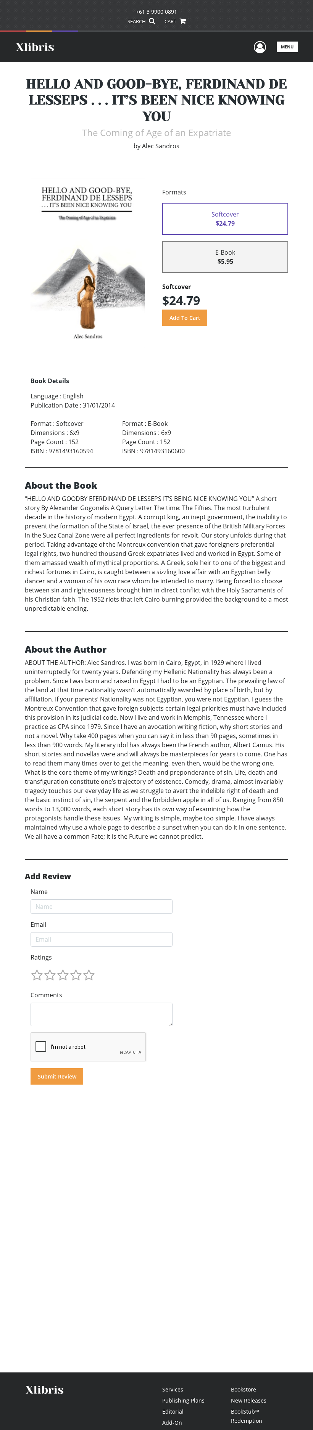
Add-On (172, 1422)
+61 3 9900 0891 (156, 11)
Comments (46, 995)
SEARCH (137, 21)
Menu (287, 47)
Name (39, 892)
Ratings (41, 957)
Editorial (173, 1411)
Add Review (48, 876)
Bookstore (243, 1389)
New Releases (248, 1400)
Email (38, 924)
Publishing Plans (183, 1400)
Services (172, 1389)
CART (171, 21)
